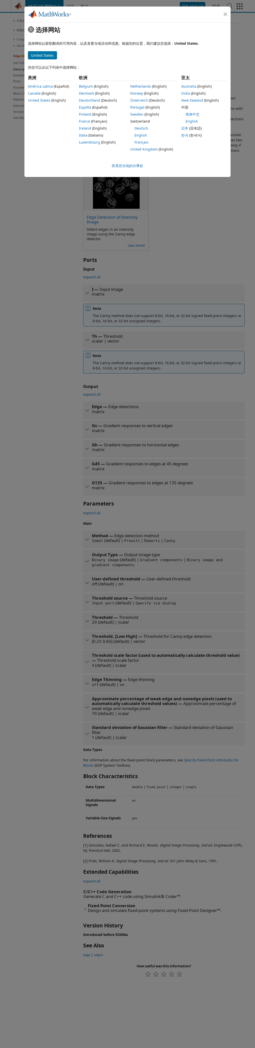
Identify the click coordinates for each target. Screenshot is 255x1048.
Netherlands (140, 86)
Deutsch (141, 128)
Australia (188, 86)
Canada (34, 93)
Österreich (139, 100)
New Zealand (192, 100)
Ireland (85, 128)
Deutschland (89, 100)
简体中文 (192, 114)
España (85, 107)
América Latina (40, 86)
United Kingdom (144, 149)
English (140, 135)
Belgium (86, 86)
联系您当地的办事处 (127, 165)
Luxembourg (89, 142)
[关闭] (225, 14)
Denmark (86, 93)
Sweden (136, 114)
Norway (136, 93)
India (185, 93)
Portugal (137, 107)
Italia (83, 135)
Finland (85, 114)
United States (39, 100)
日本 (184, 128)
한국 (184, 135)
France (84, 121)
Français (141, 142)
